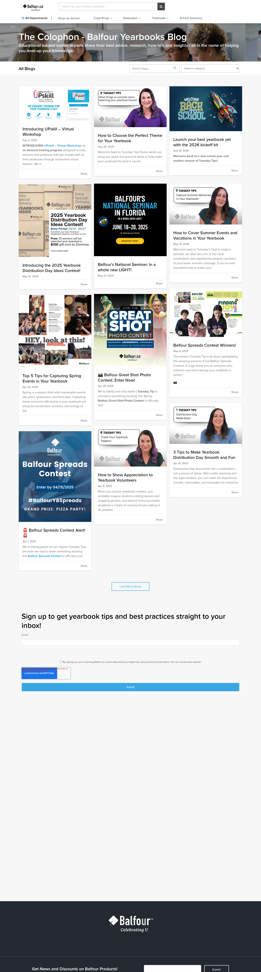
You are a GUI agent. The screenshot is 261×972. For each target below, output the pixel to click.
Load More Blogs (130, 586)
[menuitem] (37, 18)
